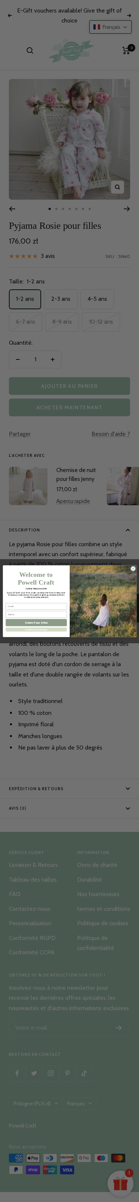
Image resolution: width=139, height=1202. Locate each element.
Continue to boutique (36, 629)
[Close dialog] (132, 568)
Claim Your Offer (35, 622)
